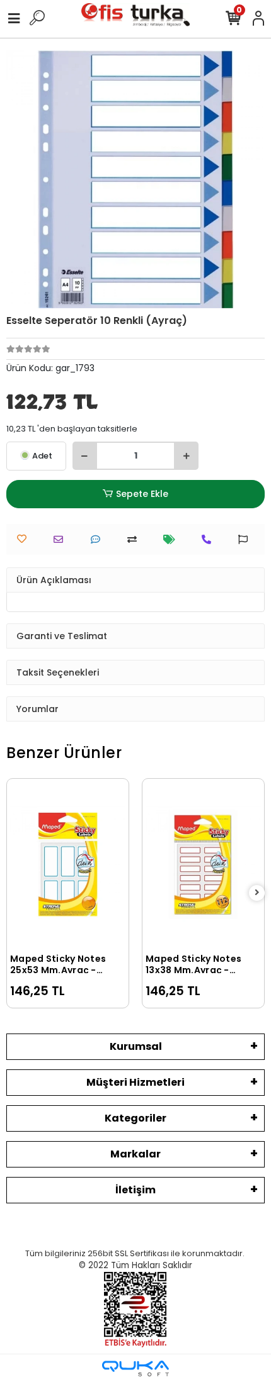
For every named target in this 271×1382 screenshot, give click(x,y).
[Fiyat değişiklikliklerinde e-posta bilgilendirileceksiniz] (172, 539)
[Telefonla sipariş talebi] (210, 539)
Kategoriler (135, 1118)
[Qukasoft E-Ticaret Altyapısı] (135, 1368)
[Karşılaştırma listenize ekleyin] (135, 539)
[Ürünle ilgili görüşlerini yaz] (99, 539)
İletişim (135, 1190)
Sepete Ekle (142, 494)
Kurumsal (136, 1046)
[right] (257, 893)
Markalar (135, 1154)
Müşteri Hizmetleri (135, 1082)
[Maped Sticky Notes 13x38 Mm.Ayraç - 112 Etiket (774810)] (203, 864)
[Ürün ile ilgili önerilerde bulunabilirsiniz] (246, 539)
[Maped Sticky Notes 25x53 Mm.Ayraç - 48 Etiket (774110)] (67, 864)
